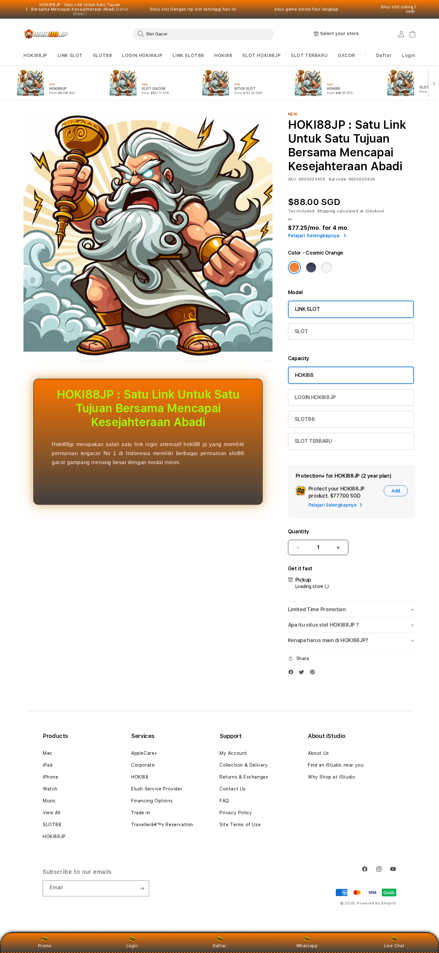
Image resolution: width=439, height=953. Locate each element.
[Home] (45, 34)
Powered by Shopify (376, 903)
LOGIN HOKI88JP (142, 55)
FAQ (224, 800)
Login (132, 945)
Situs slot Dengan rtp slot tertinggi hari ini (193, 9)
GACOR (346, 55)
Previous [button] (26, 9)
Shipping (326, 211)
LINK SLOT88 (188, 55)
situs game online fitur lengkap (306, 9)
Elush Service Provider (156, 788)
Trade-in (140, 812)
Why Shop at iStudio (331, 777)
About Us (318, 753)
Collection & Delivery (244, 765)
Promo (45, 945)
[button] (35, 55)
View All (51, 812)
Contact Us (233, 788)
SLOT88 (102, 55)
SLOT (301, 331)
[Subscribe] (142, 888)
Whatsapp (307, 945)
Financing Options (152, 800)
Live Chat (394, 945)
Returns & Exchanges (244, 777)
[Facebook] (292, 673)
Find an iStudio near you (335, 765)
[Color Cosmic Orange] (294, 267)
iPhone (50, 777)
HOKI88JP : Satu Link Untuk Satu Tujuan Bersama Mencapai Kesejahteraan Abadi (80, 9)
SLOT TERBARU (309, 55)
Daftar (219, 945)
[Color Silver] (326, 267)
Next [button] (412, 9)
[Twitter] (303, 673)
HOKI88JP (35, 55)
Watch (50, 788)
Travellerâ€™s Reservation (162, 824)
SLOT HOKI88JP (261, 55)
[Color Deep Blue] (311, 267)
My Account (233, 753)
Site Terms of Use (240, 824)
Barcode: (338, 179)
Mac (47, 753)
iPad (47, 765)
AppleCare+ (144, 753)
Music (49, 800)
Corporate (143, 765)
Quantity (298, 531)
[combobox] (203, 34)
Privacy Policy (236, 812)
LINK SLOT (70, 55)
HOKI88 (223, 55)
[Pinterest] (313, 673)
